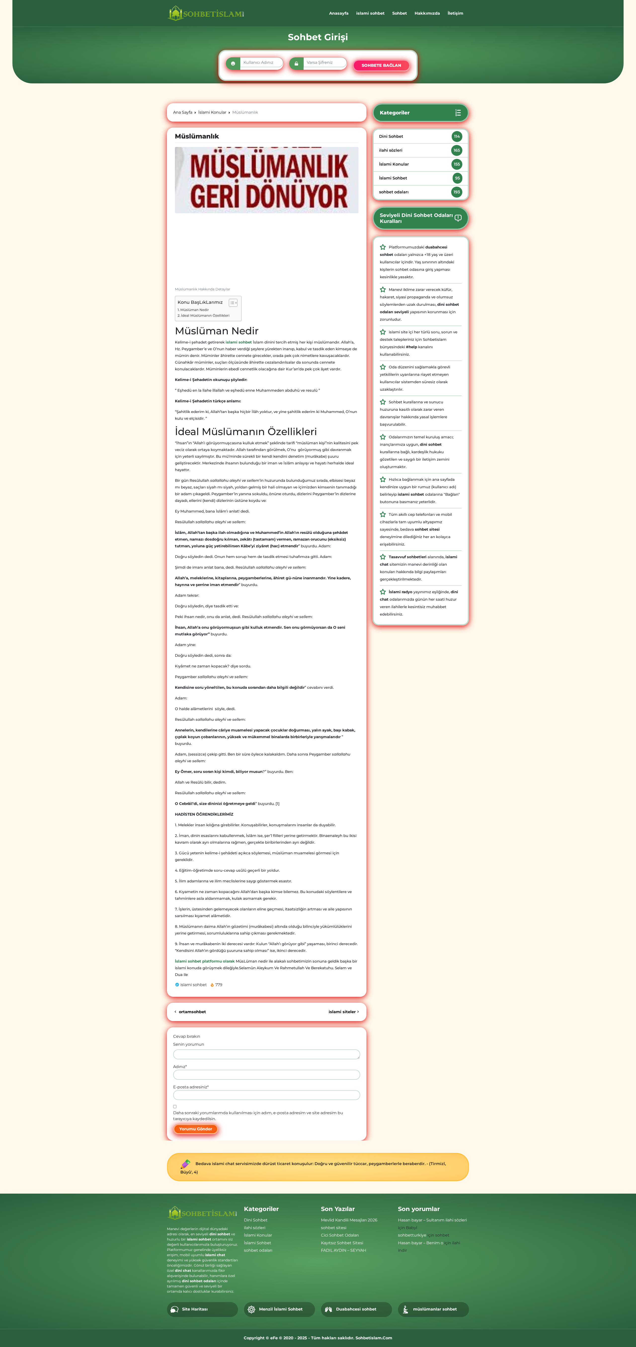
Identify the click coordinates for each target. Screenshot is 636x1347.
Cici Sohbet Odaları (340, 1235)
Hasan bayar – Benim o (420, 1243)
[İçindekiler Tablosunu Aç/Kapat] (230, 303)
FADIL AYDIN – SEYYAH (343, 1250)
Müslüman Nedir (194, 310)
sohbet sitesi (333, 1227)
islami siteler (342, 1011)
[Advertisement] (266, 252)
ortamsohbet (192, 1011)
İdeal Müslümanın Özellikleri (205, 315)
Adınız (180, 1066)
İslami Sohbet (419, 178)
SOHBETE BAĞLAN (381, 65)
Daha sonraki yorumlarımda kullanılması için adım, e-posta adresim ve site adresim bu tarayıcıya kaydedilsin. (258, 1115)
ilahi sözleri (419, 150)
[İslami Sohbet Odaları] (206, 13)
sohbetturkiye (412, 1235)
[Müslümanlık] (266, 180)
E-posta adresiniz (191, 1087)
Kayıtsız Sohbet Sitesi (342, 1243)
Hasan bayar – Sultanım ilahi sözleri (432, 1220)
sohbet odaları (419, 192)
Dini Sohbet (419, 136)
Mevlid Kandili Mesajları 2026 (349, 1220)
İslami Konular (419, 164)
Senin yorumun (188, 1044)
